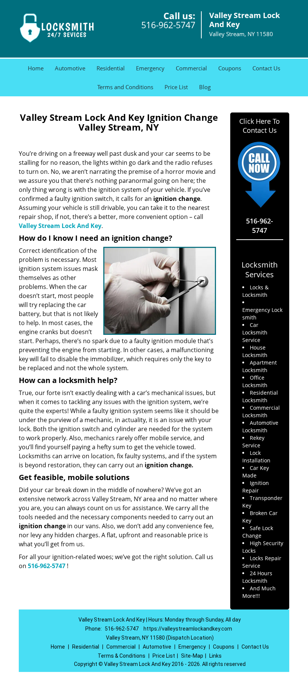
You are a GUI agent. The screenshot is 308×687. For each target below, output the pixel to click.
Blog (205, 87)
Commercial (191, 68)
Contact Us (266, 68)
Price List (176, 87)
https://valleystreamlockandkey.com (187, 629)
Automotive (70, 68)
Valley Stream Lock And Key (60, 226)
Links (215, 656)
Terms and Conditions (125, 87)
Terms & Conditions (121, 656)
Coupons (229, 68)
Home (36, 68)
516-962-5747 (168, 25)
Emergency (150, 68)
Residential (111, 68)
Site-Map (192, 656)
